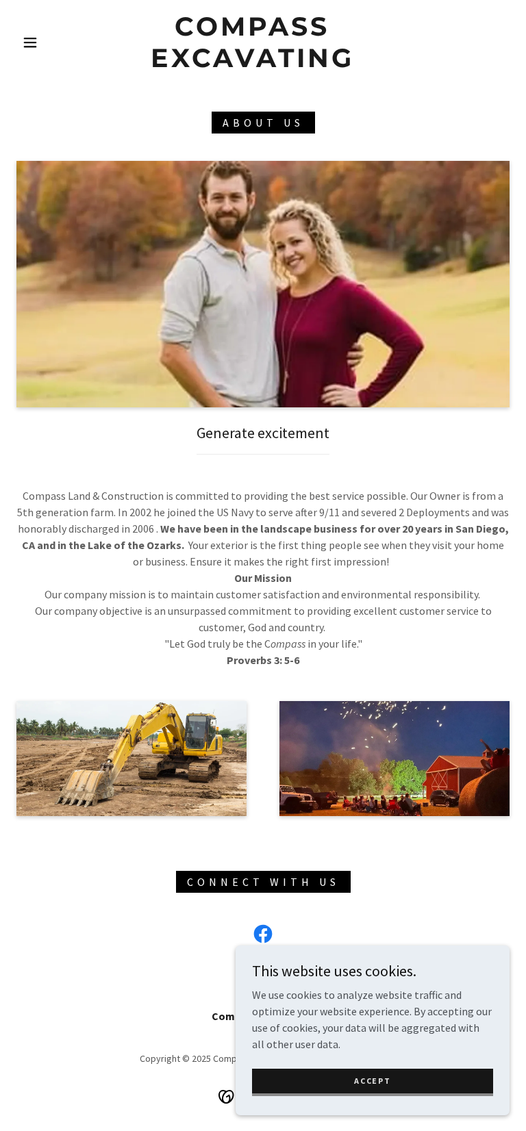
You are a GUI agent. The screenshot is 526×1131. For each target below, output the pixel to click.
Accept (372, 1081)
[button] (30, 42)
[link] (252, 63)
